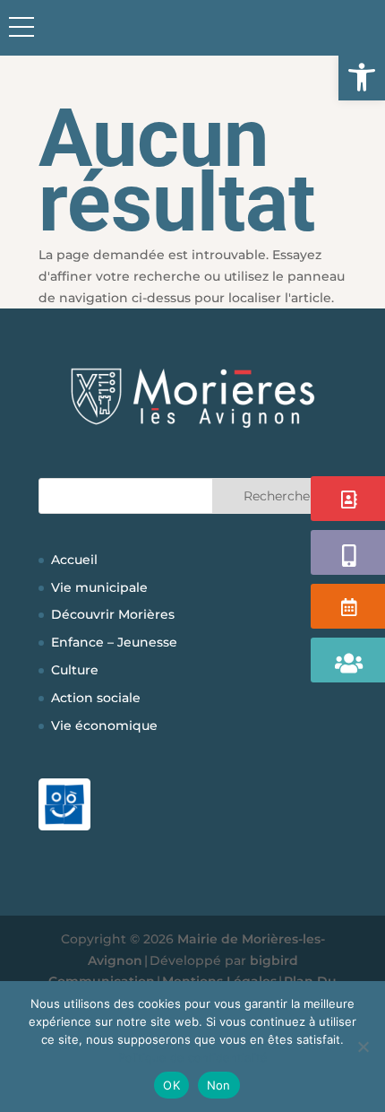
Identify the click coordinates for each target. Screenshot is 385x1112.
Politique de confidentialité (193, 1057)
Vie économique (104, 725)
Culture (74, 670)
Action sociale (96, 698)
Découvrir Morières (113, 614)
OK (171, 1085)
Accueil (74, 560)
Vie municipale (99, 587)
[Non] (363, 1047)
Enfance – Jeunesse (114, 642)
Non (219, 1085)
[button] (361, 77)
